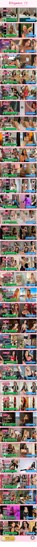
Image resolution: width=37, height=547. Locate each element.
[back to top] (32, 538)
